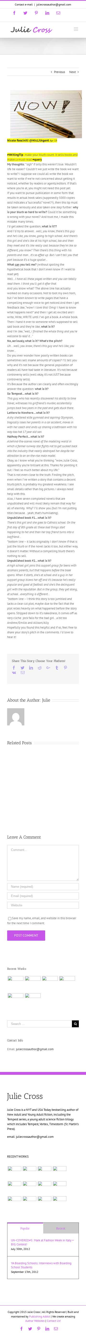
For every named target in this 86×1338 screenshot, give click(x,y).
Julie (46, 700)
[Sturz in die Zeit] (59, 1203)
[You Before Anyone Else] (50, 983)
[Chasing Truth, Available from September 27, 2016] (32, 983)
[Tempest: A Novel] (32, 1001)
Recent (60, 1228)
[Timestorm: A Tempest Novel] (67, 983)
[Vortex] (44, 1188)
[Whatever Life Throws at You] (15, 1001)
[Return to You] (29, 1203)
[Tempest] (44, 1203)
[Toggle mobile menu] (76, 28)
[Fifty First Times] (59, 1188)
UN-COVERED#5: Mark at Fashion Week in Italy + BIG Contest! (42, 1242)
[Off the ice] (15, 983)
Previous (59, 72)
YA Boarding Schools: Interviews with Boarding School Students (41, 1265)
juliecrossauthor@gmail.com (53, 4)
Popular (25, 1228)
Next (72, 72)
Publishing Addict (39, 1316)
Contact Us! (54, 1320)
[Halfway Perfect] (14, 1203)
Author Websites (35, 1320)
